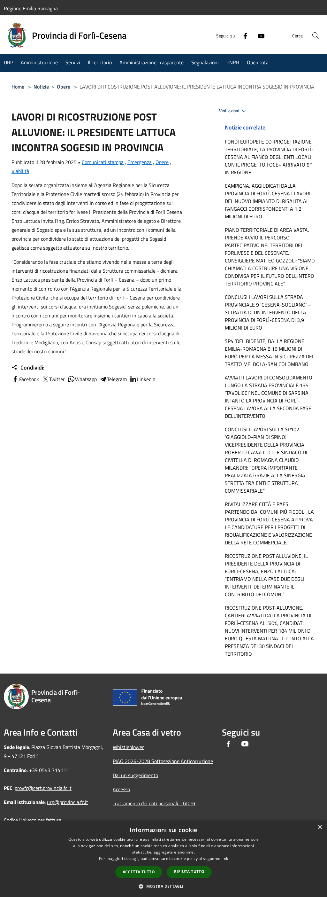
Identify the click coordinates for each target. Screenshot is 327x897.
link (225, 858)
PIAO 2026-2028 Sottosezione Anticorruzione (163, 761)
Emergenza (139, 162)
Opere (63, 86)
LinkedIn (146, 379)
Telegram (117, 379)
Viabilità (20, 171)
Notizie (41, 86)
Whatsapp (86, 379)
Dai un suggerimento (135, 775)
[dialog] (163, 859)
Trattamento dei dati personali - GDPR (154, 803)
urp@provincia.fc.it (67, 802)
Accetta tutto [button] (139, 872)
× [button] (319, 827)
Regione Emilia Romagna (31, 8)
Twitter (57, 379)
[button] (163, 886)
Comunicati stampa (103, 162)
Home (17, 86)
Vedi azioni (229, 110)
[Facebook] (242, 35)
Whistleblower (128, 747)
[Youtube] (258, 35)
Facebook (29, 379)
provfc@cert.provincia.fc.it (43, 788)
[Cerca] (315, 35)
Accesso (121, 789)
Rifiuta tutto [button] (189, 871)
